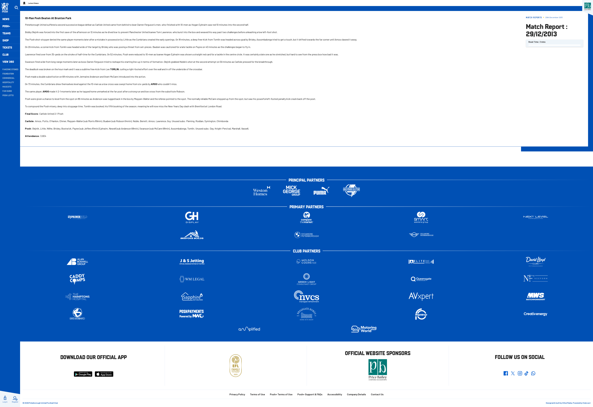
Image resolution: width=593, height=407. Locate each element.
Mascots (6, 86)
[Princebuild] (77, 217)
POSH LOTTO (8, 95)
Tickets (7, 47)
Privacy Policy (237, 394)
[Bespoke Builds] (191, 235)
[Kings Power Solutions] (351, 190)
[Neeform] (535, 279)
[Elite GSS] (421, 261)
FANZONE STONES (10, 69)
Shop (5, 40)
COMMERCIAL (8, 77)
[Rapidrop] (421, 314)
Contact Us (377, 394)
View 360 (8, 62)
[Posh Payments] (191, 314)
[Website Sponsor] (587, 6)
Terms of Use (257, 394)
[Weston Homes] (261, 190)
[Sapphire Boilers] (191, 296)
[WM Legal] (191, 279)
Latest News (33, 3)
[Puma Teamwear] (321, 190)
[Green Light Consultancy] (306, 279)
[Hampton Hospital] (77, 296)
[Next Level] (535, 217)
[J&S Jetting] (191, 261)
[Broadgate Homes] (306, 314)
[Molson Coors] (306, 261)
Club (5, 54)
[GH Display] (191, 217)
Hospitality (8, 82)
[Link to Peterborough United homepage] (6, 8)
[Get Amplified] (249, 329)
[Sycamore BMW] (306, 235)
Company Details (356, 394)
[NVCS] (306, 296)
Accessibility (334, 394)
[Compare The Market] (306, 217)
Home (24, 3)
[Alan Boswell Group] (77, 261)
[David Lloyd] (535, 261)
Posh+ (6, 26)
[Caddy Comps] (77, 279)
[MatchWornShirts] (535, 296)
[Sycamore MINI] (421, 235)
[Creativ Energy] (535, 314)
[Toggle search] (16, 7)
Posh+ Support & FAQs (309, 394)
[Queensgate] (421, 279)
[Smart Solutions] (421, 217)
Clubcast (587, 403)
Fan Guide (7, 90)
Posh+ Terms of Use (281, 394)
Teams (6, 33)
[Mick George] (291, 190)
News (5, 19)
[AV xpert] (421, 296)
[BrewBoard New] (77, 314)
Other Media (567, 403)
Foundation (8, 73)
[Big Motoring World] (363, 329)
